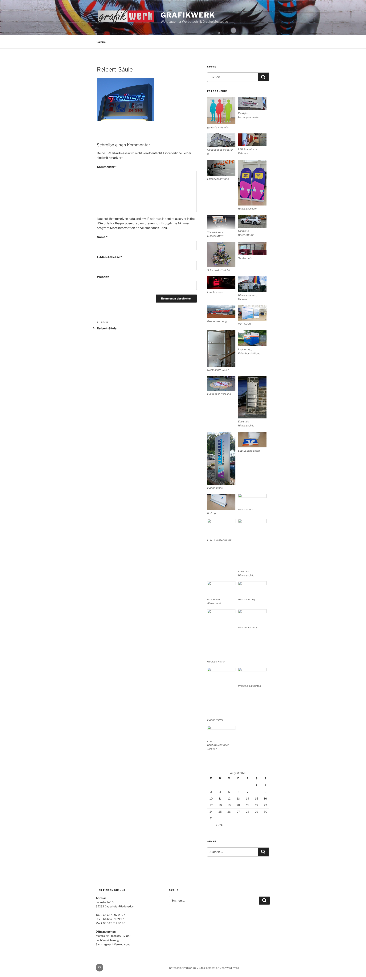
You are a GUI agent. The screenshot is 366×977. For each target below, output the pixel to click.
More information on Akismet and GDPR (138, 228)
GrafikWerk (188, 15)
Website (103, 277)
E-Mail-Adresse (109, 257)
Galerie (101, 41)
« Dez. (219, 824)
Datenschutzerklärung (182, 967)
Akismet (184, 223)
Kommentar (107, 167)
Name (102, 237)
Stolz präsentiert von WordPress (219, 967)
